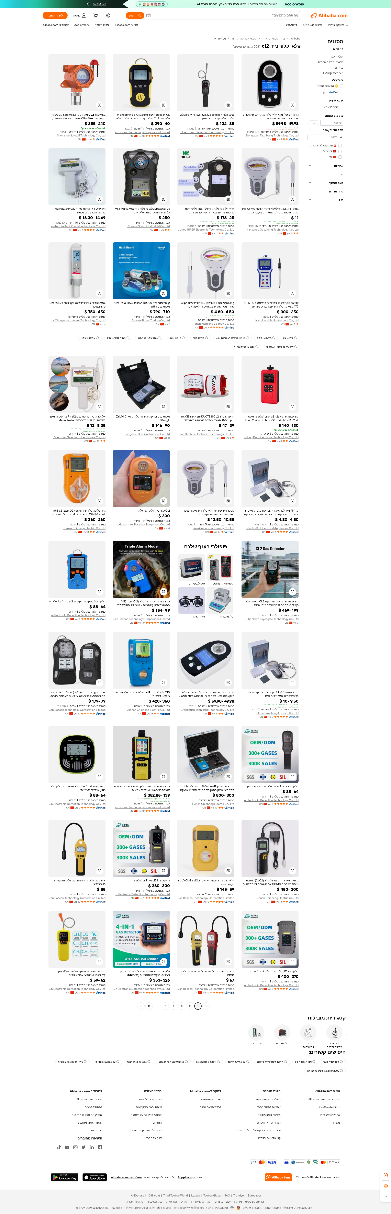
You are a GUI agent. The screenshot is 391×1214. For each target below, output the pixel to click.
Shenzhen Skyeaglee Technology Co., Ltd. (272, 619)
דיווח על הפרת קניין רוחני (147, 1130)
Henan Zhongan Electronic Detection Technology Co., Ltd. (205, 132)
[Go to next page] (141, 1006)
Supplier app (186, 1177)
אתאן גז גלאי (88, 338)
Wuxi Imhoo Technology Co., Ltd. (213, 528)
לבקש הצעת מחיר (210, 1107)
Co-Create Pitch (329, 1107)
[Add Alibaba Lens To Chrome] (278, 1177)
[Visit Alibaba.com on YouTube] (67, 1147)
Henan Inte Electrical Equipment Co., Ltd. (144, 524)
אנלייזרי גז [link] (220, 38)
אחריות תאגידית (330, 1114)
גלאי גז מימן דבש (137, 1061)
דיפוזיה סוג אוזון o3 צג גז (279, 347)
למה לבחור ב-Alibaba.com (324, 1099)
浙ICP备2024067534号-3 (299, 1208)
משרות (336, 1122)
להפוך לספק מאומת (90, 1122)
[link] (385, 1175)
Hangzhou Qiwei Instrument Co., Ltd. (147, 434)
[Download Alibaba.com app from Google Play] (64, 1177)
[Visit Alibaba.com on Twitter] (83, 1147)
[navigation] (325, 522)
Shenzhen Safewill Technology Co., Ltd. (80, 135)
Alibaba (295, 38)
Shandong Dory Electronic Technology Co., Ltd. (270, 437)
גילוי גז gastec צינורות (70, 1061)
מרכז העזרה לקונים (150, 1099)
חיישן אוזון (175, 338)
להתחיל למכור (93, 1107)
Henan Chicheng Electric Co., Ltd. (84, 528)
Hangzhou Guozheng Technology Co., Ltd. (272, 229)
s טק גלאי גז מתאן (147, 338)
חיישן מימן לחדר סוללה (270, 1061)
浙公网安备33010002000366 (262, 1208)
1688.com (153, 1195)
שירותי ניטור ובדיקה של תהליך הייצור (259, 1130)
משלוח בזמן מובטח (269, 1114)
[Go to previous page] (206, 1006)
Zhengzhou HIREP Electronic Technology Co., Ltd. (205, 229)
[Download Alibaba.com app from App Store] (94, 1177)
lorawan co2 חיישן (105, 1061)
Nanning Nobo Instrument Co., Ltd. (277, 320)
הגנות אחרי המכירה (269, 1122)
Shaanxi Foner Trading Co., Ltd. (150, 320)
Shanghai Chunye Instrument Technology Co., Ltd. (76, 320)
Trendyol (238, 1195)
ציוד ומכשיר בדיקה (274, 38)
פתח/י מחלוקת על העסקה (146, 1114)
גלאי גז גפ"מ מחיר (244, 347)
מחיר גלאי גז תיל (116, 338)
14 (149, 1006)
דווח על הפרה (153, 1138)
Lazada (195, 1195)
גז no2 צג (288, 338)
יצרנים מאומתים (211, 1099)
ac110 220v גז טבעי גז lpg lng (323, 1070)
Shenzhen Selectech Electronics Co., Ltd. (79, 437)
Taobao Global (212, 1195)
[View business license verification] (232, 1208)
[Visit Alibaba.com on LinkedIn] (91, 1147)
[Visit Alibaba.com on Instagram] (75, 1147)
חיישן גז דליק (264, 338)
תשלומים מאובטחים (268, 1099)
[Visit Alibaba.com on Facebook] (99, 1147)
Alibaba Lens (317, 1177)
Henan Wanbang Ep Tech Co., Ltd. (213, 323)
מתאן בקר (198, 338)
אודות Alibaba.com (327, 1090)
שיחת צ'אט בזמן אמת (149, 1107)
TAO (227, 1195)
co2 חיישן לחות (236, 1061)
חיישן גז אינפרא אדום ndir (230, 338)
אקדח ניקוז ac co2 (206, 1061)
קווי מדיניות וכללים (269, 1138)
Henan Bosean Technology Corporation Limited (141, 132)
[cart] (95, 16)
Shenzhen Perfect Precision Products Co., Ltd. (76, 226)
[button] (148, 15)
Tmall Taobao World (175, 1195)
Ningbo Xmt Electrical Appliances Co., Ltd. (272, 528)
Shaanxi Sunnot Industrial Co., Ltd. (148, 226)
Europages (254, 1195)
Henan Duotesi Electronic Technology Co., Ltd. (205, 434)
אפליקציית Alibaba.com (126, 1177)
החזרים (157, 1122)
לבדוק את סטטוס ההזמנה (87, 1114)
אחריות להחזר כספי (269, 1107)
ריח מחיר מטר (331, 1061)
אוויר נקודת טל (303, 1061)
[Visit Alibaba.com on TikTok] (59, 1147)
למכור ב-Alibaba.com (89, 1099)
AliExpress (137, 1195)
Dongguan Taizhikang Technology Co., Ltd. (272, 135)
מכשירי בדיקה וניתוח (244, 38)
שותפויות (96, 1130)
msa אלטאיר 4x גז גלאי (171, 1061)
